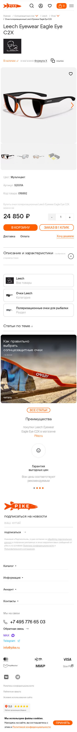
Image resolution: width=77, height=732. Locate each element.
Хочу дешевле (65, 236)
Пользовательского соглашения (19, 549)
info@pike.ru (11, 647)
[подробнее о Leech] (38, 46)
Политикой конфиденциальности (32, 727)
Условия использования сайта (17, 697)
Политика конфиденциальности (18, 686)
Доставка (9, 236)
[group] (38, 105)
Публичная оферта (12, 692)
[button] (72, 105)
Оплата (24, 236)
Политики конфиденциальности (38, 546)
